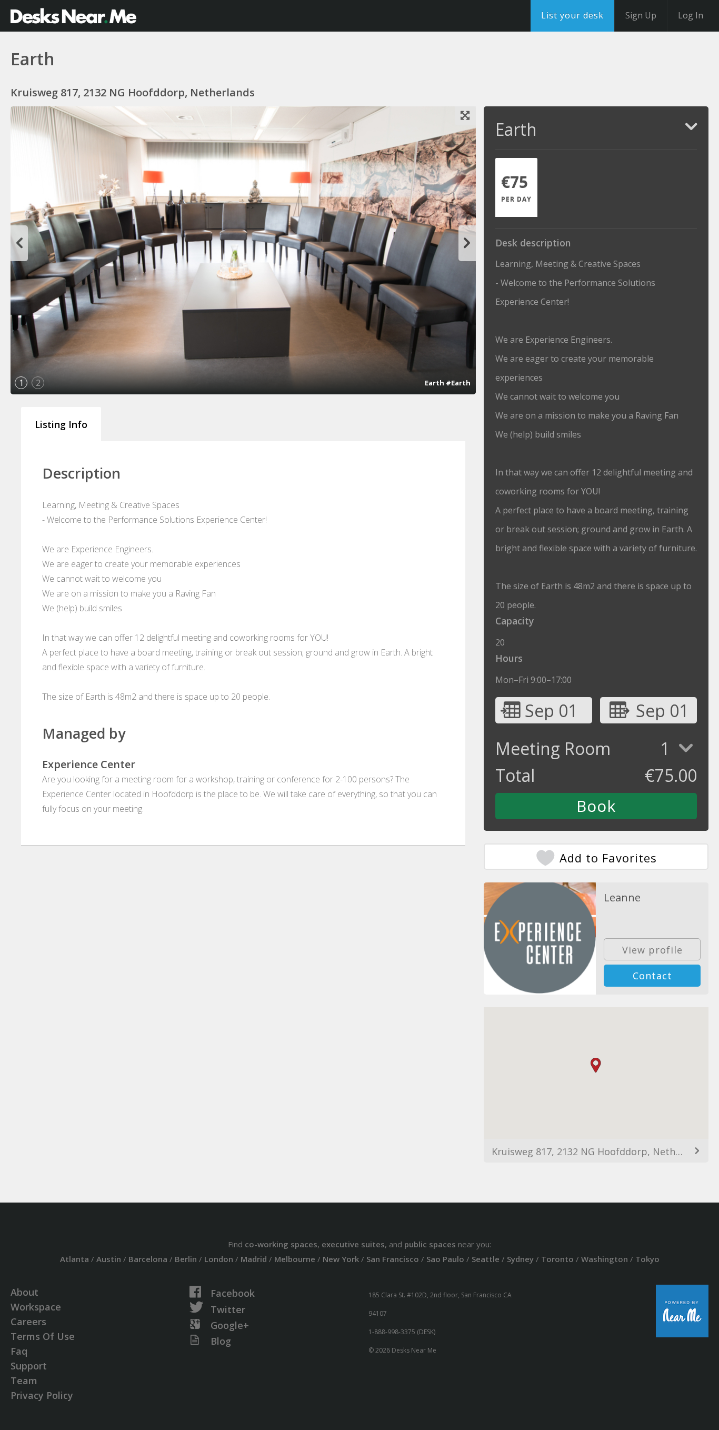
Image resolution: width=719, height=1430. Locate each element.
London (218, 1259)
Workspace (36, 1306)
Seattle (486, 1259)
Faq (19, 1351)
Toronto (557, 1259)
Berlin (186, 1259)
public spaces (430, 1244)
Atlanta (74, 1259)
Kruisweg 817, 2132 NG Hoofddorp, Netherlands (596, 1151)
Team (24, 1380)
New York (341, 1259)
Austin (108, 1259)
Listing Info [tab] (61, 424)
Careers (28, 1321)
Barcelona (147, 1259)
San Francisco (392, 1259)
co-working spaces (281, 1244)
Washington (604, 1259)
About (24, 1292)
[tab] (516, 187)
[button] (596, 1065)
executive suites (353, 1244)
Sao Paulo (445, 1259)
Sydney (520, 1259)
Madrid (254, 1259)
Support (29, 1365)
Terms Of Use (43, 1336)
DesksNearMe (73, 16)
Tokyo (647, 1259)
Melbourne (294, 1259)
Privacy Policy (42, 1395)
